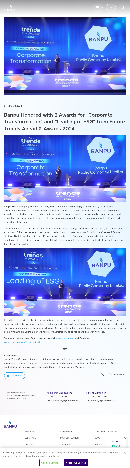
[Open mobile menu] (97, 7)
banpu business (67, 431)
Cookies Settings (50, 462)
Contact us (65, 444)
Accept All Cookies (76, 462)
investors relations (69, 437)
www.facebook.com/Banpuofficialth (22, 342)
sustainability (32, 437)
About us (29, 431)
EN (111, 7)
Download (17, 375)
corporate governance (106, 431)
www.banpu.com (65, 338)
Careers (29, 444)
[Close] (124, 453)
